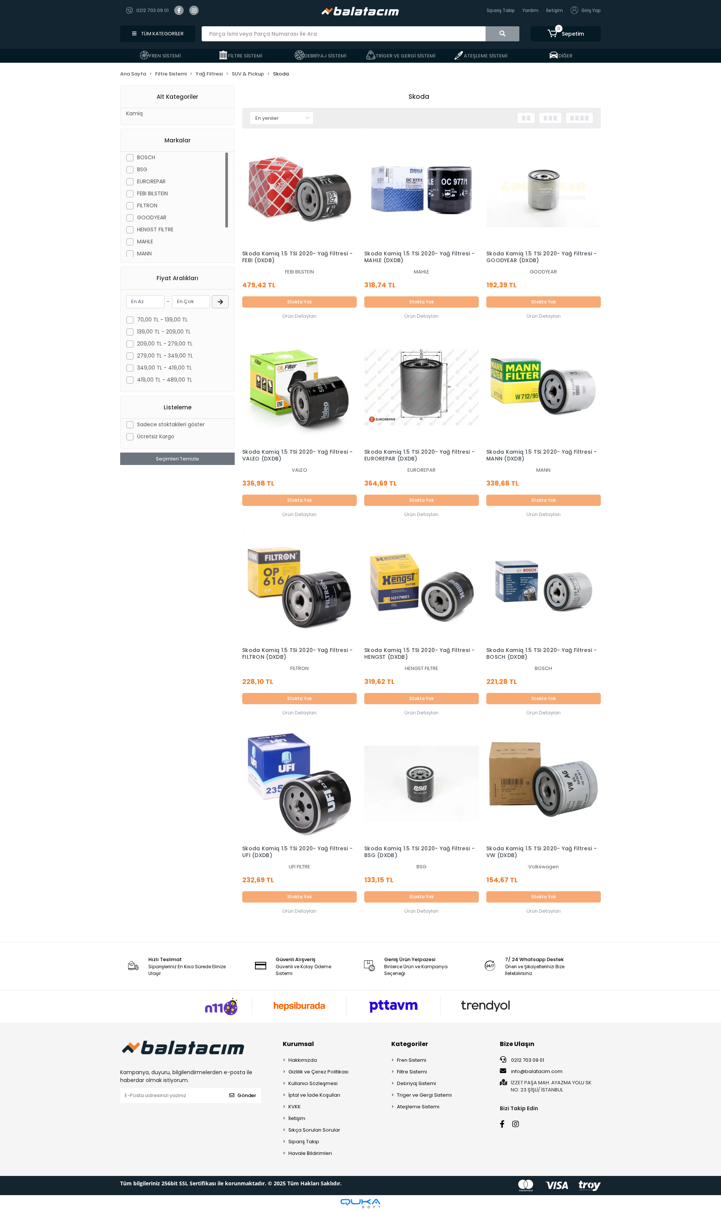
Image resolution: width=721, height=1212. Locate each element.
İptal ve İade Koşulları (314, 1095)
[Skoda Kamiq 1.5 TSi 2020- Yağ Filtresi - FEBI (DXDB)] (299, 189)
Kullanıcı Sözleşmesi (313, 1083)
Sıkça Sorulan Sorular (314, 1130)
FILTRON (147, 205)
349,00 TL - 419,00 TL (164, 367)
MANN (144, 253)
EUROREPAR (151, 181)
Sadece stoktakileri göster (171, 424)
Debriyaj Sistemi (416, 1083)
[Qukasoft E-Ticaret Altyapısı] (360, 1203)
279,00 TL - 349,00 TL (165, 355)
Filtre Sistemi (412, 1071)
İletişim (554, 10)
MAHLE (145, 241)
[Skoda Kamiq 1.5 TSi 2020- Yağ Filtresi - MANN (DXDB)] (543, 387)
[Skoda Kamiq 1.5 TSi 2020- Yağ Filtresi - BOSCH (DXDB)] (543, 585)
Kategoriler (409, 1044)
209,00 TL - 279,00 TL (165, 343)
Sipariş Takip (501, 10)
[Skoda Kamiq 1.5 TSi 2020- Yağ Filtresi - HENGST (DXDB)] (421, 585)
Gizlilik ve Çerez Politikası (318, 1071)
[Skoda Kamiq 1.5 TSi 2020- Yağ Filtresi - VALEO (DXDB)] (299, 387)
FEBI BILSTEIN (152, 193)
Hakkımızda (302, 1060)
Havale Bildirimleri (310, 1153)
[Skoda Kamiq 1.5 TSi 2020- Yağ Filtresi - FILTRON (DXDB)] (299, 585)
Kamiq (134, 113)
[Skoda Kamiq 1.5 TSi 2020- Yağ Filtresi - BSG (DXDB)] (421, 784)
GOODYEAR (151, 217)
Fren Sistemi (411, 1060)
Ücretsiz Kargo (155, 436)
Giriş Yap (591, 10)
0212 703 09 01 (527, 1060)
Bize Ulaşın (517, 1044)
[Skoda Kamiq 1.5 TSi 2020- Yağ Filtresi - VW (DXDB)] (543, 784)
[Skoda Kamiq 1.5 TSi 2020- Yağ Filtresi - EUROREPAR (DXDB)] (421, 387)
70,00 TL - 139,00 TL (162, 319)
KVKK (294, 1106)
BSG (142, 169)
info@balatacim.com (537, 1071)
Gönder (246, 1095)
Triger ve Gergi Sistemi (424, 1095)
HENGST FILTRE (155, 229)
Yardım (530, 10)
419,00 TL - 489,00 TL (164, 379)
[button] (566, 33)
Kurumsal (298, 1044)
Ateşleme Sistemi (418, 1106)
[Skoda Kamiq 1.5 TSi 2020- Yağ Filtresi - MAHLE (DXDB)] (421, 189)
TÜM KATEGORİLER (162, 33)
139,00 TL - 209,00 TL (164, 331)
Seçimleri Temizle (177, 458)
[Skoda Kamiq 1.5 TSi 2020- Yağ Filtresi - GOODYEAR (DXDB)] (543, 189)
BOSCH (146, 157)
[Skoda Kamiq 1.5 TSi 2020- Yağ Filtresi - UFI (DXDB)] (299, 784)
